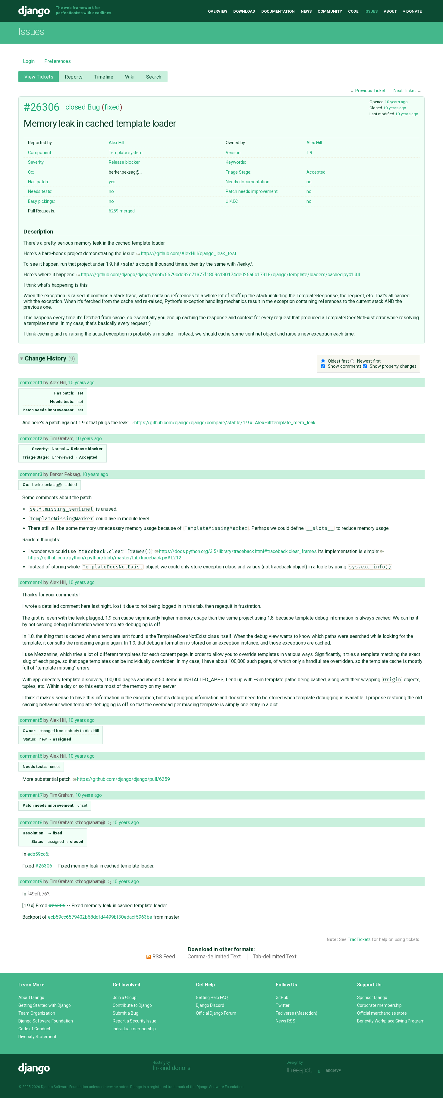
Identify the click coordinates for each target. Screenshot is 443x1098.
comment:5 (31, 720)
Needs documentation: (248, 181)
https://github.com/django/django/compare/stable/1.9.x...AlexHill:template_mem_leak (225, 422)
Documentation (278, 11)
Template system (126, 152)
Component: (40, 152)
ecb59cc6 (37, 854)
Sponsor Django (372, 997)
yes (112, 181)
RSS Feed (163, 957)
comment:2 (31, 438)
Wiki (130, 77)
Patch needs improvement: (252, 191)
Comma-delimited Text (214, 957)
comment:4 (31, 582)
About (390, 11)
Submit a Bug (125, 1013)
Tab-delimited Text (275, 957)
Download (244, 11)
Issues (371, 11)
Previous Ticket (370, 90)
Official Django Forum (216, 1013)
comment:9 (31, 881)
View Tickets (38, 77)
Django (34, 11)
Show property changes (393, 366)
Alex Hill (116, 142)
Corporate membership (379, 1005)
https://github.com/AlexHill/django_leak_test (188, 253)
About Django (31, 997)
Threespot (301, 1071)
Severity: (36, 162)
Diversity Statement (37, 1036)
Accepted (315, 172)
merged (122, 211)
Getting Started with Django (44, 1005)
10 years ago (396, 101)
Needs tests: (40, 191)
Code (353, 11)
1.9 (309, 152)
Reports (74, 77)
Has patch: (38, 181)
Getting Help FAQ (212, 997)
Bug (93, 107)
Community (330, 11)
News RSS (285, 1021)
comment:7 (31, 795)
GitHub (282, 997)
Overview (217, 11)
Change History (50, 358)
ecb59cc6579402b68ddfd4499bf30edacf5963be (100, 917)
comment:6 (31, 756)
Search (154, 77)
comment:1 (31, 382)
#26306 (41, 107)
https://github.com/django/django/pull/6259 (123, 779)
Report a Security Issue (134, 1021)
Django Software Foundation (45, 1021)
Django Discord (210, 1005)
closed (75, 107)
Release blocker (124, 162)
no (309, 181)
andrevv (340, 1071)
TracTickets (359, 939)
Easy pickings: (41, 201)
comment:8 (31, 822)
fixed (112, 107)
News (306, 11)
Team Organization (36, 1013)
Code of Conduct (34, 1028)
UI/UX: (232, 201)
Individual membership (134, 1028)
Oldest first (338, 361)
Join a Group (125, 997)
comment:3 (31, 474)
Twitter (283, 1005)
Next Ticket (405, 90)
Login (29, 61)
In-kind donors (171, 1068)
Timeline (103, 77)
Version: (233, 152)
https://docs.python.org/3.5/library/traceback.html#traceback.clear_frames (238, 551)
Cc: (31, 172)
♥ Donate (412, 11)
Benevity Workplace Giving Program (391, 1021)
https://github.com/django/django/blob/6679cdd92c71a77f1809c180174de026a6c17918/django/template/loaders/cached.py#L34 (220, 274)
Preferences (57, 61)
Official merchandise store (382, 1013)
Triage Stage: (238, 172)
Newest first (369, 361)
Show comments (345, 366)
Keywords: (236, 162)
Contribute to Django (132, 1005)
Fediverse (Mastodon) (296, 1013)
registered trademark (167, 1087)
